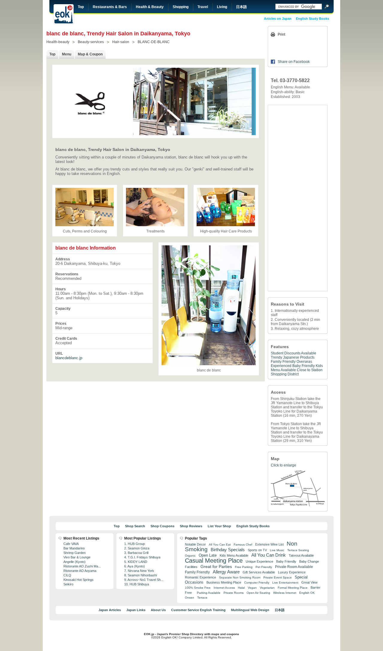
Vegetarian (267, 587)
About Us (158, 610)
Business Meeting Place (223, 582)
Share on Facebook (294, 62)
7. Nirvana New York (139, 571)
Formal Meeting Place (293, 587)
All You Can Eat (220, 544)
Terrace (202, 597)
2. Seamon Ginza (136, 548)
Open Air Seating (258, 592)
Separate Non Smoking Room (239, 577)
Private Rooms (234, 592)
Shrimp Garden (74, 553)
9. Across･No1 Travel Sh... (143, 579)
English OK (307, 592)
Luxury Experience (292, 572)
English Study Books (312, 18)
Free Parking (244, 567)
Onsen (189, 597)
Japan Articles (109, 610)
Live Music (277, 550)
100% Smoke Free (198, 587)
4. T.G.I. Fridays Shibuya (142, 557)
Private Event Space (277, 577)
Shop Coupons (162, 526)
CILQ (67, 575)
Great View (309, 582)
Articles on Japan (277, 18)
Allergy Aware (226, 572)
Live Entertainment (285, 582)
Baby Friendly (303, 366)
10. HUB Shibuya (136, 584)
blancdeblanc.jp (68, 358)
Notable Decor (195, 544)
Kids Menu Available (234, 555)
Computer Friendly (256, 582)
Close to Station (310, 370)
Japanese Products (298, 357)
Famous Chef (243, 544)
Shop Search (135, 526)
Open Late (208, 555)
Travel (202, 7)
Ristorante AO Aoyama (79, 571)
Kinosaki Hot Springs (78, 579)
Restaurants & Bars (110, 7)
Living (222, 7)
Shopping (181, 7)
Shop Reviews (191, 526)
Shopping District (285, 374)
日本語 (241, 7)
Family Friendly (283, 362)
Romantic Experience (200, 577)
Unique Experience (259, 561)
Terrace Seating (298, 550)
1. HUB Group (134, 544)
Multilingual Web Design (250, 610)
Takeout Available (301, 555)
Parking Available (209, 592)
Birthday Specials (228, 549)
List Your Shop (219, 526)
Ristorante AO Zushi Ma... (82, 566)
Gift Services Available (259, 572)
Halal (241, 587)
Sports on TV (257, 550)
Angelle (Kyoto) (74, 562)
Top (81, 7)
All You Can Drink (268, 555)
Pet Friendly (264, 567)
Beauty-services (91, 42)
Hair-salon (120, 42)
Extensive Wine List (269, 544)
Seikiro (68, 584)
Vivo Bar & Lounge (76, 557)
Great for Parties (216, 566)
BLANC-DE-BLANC (154, 42)
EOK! (63, 14)
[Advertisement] (298, 198)
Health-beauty (57, 42)
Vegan (252, 587)
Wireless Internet (284, 592)
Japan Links (135, 610)
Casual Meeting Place (214, 560)
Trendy (276, 357)
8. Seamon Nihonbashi (140, 575)
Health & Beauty (150, 7)
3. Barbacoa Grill (136, 553)
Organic (190, 555)
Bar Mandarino (74, 548)
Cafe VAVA (71, 544)
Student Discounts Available (293, 353)
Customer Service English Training (198, 610)
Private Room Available (294, 567)
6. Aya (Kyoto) (134, 566)
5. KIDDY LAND (135, 562)
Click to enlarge (283, 465)
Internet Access (224, 587)
